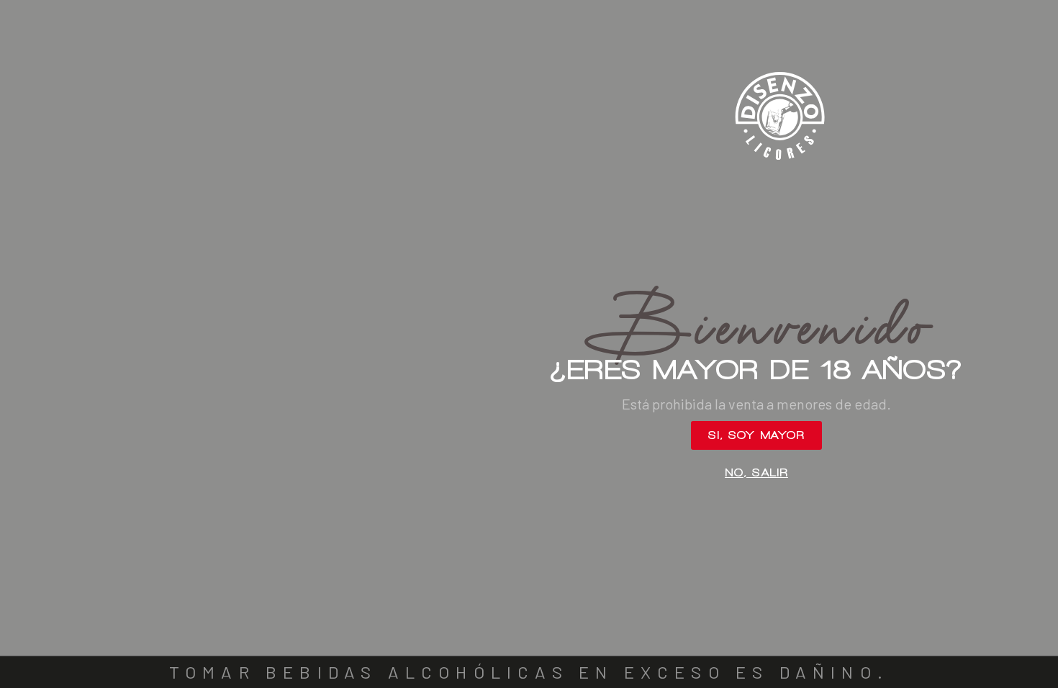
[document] (529, 344)
